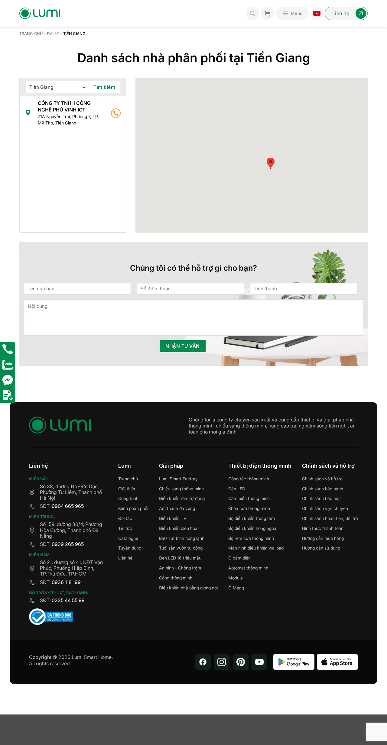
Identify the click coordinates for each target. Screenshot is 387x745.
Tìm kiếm (104, 87)
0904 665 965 (68, 506)
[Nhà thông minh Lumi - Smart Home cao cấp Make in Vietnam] (39, 13)
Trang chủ (31, 33)
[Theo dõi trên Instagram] (221, 662)
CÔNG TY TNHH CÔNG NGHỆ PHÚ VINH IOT (68, 112)
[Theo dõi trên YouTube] (259, 662)
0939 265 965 (68, 544)
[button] (292, 13)
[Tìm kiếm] (252, 13)
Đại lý (53, 33)
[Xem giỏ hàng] (267, 13)
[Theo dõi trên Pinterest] (241, 662)
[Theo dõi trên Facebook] (203, 662)
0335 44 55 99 (68, 600)
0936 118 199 (66, 582)
